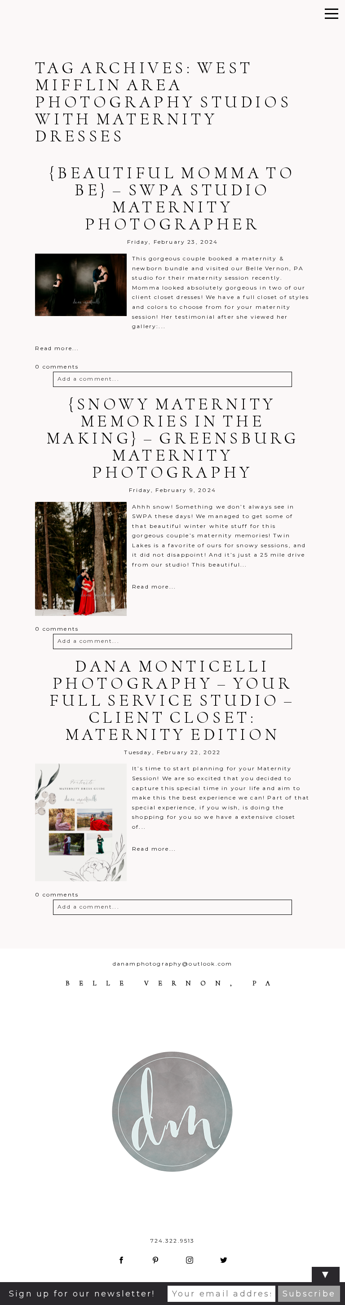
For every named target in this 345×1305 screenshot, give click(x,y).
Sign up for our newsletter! (82, 1294)
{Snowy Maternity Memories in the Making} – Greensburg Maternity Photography (172, 438)
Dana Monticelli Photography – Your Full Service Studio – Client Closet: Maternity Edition (172, 700)
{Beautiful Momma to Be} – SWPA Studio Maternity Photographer (172, 198)
